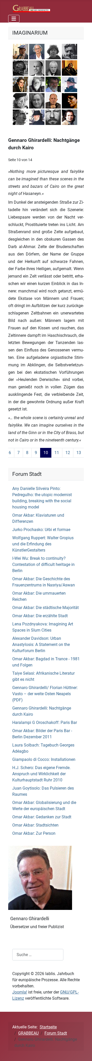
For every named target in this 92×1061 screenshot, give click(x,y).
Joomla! (19, 992)
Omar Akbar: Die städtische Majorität (45, 607)
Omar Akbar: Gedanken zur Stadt (41, 816)
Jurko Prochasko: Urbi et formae (41, 529)
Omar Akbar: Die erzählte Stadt (40, 615)
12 (67, 452)
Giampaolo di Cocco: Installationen (43, 759)
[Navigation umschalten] (13, 19)
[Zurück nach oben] (83, 1051)
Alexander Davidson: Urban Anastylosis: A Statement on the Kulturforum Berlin (41, 644)
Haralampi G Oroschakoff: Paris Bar (44, 722)
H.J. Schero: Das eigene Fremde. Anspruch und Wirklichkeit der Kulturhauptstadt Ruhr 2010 (41, 773)
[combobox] (37, 954)
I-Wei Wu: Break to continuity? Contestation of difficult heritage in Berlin (43, 564)
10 (45, 452)
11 (56, 452)
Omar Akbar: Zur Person (33, 833)
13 (78, 452)
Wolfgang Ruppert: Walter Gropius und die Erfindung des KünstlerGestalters (43, 544)
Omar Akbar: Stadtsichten (35, 825)
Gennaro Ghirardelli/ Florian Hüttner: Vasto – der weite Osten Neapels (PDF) (45, 693)
